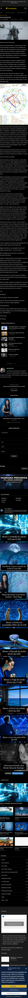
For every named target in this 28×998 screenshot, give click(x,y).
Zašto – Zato (14, 900)
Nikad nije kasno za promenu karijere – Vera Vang (6, 833)
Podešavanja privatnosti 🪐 (14, 993)
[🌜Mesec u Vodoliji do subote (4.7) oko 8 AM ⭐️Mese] (14, 529)
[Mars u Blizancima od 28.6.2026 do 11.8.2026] (6, 811)
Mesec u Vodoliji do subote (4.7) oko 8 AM (11, 803)
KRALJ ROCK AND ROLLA (14, 349)
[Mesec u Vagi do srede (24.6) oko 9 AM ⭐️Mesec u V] (14, 671)
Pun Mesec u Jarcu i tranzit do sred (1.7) (21, 818)
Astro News (14, 866)
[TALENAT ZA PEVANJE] (4, 355)
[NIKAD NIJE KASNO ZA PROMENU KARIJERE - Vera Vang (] (14, 586)
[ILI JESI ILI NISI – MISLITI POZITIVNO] (4, 333)
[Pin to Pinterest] (20, 363)
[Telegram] (15, 4)
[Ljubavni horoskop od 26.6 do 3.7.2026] (6, 841)
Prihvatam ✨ (14, 986)
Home (1, 12)
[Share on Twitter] (19, 363)
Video (14, 897)
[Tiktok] (17, 4)
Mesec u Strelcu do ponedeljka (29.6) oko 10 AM (21, 833)
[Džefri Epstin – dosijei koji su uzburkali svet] (5, 959)
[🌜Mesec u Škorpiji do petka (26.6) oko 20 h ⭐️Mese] (14, 643)
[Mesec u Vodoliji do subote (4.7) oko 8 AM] (14, 792)
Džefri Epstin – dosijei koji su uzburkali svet (16, 958)
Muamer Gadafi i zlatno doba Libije (17, 965)
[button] (26, 968)
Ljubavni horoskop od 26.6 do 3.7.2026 (6, 848)
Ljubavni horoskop (14, 884)
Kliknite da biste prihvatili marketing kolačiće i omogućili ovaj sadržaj (14, 481)
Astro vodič (14, 875)
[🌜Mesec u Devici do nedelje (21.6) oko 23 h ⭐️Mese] (14, 700)
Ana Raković (5, 19)
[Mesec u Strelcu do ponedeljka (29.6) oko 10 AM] (21, 826)
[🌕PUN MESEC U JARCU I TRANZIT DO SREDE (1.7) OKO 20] (14, 557)
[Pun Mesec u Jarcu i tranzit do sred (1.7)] (21, 811)
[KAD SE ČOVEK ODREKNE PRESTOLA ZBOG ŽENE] (4, 339)
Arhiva (14, 859)
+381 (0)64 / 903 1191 (14, 1)
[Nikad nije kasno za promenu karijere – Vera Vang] (14, 407)
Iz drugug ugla (14, 881)
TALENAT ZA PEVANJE (13, 354)
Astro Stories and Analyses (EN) (14, 872)
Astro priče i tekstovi (10, 12)
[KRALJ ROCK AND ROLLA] (4, 350)
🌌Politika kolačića (9, 996)
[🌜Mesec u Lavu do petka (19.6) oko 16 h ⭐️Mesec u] (14, 729)
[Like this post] (16, 363)
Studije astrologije (14, 894)
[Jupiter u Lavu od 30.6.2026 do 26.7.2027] (21, 841)
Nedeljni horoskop (14, 887)
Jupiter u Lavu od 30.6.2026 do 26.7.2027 (21, 848)
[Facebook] (10, 4)
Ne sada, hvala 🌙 (14, 989)
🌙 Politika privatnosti (17, 996)
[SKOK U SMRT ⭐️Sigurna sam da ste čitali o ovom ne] (14, 757)
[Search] (23, 8)
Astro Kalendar (14, 863)
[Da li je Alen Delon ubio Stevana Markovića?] (4, 345)
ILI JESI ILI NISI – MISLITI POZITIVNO (16, 332)
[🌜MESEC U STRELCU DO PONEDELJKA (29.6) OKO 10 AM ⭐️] (14, 614)
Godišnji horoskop (14, 878)
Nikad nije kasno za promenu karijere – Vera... (14, 418)
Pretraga (2, 466)
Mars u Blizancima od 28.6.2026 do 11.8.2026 (5, 818)
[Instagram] (12, 4)
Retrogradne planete (14, 890)
